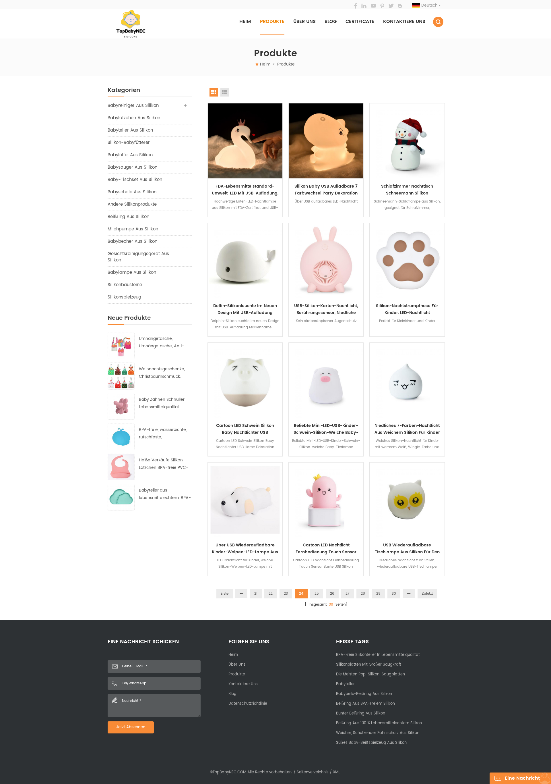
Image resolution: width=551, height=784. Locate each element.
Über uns (304, 21)
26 (332, 593)
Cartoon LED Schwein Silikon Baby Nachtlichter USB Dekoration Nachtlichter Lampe (245, 429)
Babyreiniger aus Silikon (133, 105)
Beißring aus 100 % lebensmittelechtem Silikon (379, 723)
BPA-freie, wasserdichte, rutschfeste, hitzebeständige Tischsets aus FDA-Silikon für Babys (164, 433)
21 (255, 593)
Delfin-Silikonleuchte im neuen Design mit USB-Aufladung (245, 309)
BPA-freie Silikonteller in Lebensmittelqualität (378, 655)
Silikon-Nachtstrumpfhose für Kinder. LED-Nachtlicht (407, 309)
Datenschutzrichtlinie (247, 704)
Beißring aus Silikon (128, 216)
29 (378, 593)
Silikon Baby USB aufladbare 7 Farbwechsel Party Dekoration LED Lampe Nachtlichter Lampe (326, 190)
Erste (224, 593)
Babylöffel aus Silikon (130, 155)
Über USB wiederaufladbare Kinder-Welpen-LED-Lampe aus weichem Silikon (245, 549)
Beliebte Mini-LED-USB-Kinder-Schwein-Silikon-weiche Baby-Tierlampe (326, 429)
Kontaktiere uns (404, 21)
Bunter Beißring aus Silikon (360, 713)
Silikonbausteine (125, 284)
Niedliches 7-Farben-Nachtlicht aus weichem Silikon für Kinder (407, 429)
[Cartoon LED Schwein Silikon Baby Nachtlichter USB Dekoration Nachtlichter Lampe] (245, 380)
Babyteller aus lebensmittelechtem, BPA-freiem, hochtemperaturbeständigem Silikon (165, 494)
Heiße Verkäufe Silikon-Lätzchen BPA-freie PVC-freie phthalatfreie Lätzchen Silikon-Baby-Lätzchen (163, 464)
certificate (360, 21)
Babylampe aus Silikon (132, 272)
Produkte (272, 21)
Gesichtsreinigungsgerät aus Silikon (138, 257)
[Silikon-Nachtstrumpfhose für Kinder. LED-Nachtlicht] (407, 260)
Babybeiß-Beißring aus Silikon (364, 694)
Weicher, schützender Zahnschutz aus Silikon (377, 733)
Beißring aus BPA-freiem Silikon (365, 704)
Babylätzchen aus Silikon (134, 118)
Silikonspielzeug (124, 297)
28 (363, 593)
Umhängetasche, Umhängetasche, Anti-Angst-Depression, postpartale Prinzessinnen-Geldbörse (163, 342)
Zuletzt (427, 593)
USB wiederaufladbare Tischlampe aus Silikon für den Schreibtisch (407, 549)
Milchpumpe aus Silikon (133, 229)
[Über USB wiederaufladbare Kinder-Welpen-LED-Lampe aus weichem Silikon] (245, 500)
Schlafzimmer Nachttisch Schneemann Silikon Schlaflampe (407, 190)
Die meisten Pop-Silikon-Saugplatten (370, 674)
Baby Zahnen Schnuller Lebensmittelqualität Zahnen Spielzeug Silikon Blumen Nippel (163, 403)
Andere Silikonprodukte (132, 204)
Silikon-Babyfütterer (129, 142)
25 (317, 593)
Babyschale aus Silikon (132, 192)
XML (336, 772)
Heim (245, 21)
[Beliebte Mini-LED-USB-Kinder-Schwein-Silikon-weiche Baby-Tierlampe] (326, 380)
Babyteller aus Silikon (130, 130)
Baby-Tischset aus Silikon (135, 179)
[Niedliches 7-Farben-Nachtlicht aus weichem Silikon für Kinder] (407, 380)
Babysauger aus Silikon (132, 167)
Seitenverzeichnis (313, 772)
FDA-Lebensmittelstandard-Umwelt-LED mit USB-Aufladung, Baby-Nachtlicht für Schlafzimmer (245, 190)
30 (394, 593)
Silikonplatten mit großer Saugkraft (368, 665)
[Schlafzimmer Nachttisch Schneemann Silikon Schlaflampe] (407, 140)
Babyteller (345, 684)
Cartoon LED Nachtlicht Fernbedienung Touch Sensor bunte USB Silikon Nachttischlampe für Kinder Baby (326, 549)
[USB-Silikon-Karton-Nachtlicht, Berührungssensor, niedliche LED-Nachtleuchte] (326, 260)
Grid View (213, 92)
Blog (331, 21)
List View (224, 92)
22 (271, 593)
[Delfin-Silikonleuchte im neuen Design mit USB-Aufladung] (245, 260)
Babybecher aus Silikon (132, 241)
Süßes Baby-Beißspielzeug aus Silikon (371, 743)
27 (348, 593)
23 (286, 593)
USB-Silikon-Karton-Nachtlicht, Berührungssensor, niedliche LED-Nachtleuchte (326, 309)
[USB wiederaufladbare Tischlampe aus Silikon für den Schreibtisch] (407, 500)
